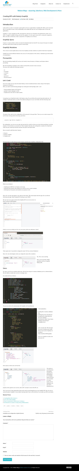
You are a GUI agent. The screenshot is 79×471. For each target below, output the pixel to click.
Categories (42, 3)
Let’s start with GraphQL (10, 399)
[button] (72, 3)
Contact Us (58, 3)
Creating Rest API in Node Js (10, 398)
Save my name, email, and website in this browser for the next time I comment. (22, 455)
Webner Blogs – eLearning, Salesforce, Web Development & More (39, 11)
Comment (5, 423)
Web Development (15, 19)
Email (4, 447)
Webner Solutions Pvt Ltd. (25, 467)
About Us (51, 3)
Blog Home (35, 3)
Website (5, 451)
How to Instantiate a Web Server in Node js (14, 401)
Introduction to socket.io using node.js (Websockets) (16, 402)
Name (4, 443)
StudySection (66, 3)
